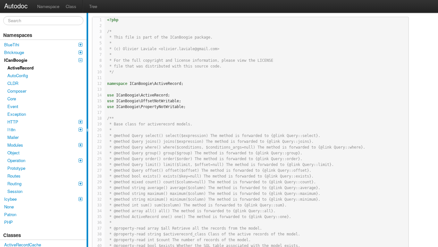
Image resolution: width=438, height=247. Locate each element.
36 (99, 222)
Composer (16, 91)
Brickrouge (14, 52)
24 (99, 153)
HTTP (12, 122)
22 (99, 141)
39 (99, 240)
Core (11, 99)
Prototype (16, 168)
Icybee (10, 199)
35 (99, 217)
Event (12, 106)
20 (99, 130)
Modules (15, 145)
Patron (10, 214)
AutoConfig (17, 75)
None (9, 207)
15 (99, 101)
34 (99, 211)
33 (99, 205)
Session (14, 191)
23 (99, 147)
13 (99, 89)
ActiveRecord (20, 68)
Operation (16, 160)
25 (99, 159)
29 (99, 182)
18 (99, 118)
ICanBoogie (15, 60)
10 (99, 72)
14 (99, 95)
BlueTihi (11, 44)
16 (99, 107)
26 (99, 164)
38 (99, 234)
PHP (8, 222)
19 (99, 124)
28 (99, 176)
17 (99, 112)
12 (99, 83)
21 (99, 135)
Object (13, 153)
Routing (14, 183)
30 (99, 188)
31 (99, 193)
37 (99, 228)
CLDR (12, 83)
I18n (11, 129)
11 (99, 78)
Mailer (13, 137)
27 (99, 170)
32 (99, 199)
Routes (14, 176)
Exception (16, 114)
